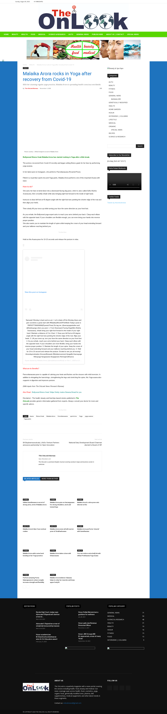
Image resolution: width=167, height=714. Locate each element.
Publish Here (97, 34)
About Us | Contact (115, 34)
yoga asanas (89, 416)
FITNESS (26, 499)
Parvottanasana (63, 416)
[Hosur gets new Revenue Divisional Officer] (70, 626)
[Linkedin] (146, 1)
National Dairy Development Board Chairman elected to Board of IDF (85, 444)
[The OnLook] (83, 17)
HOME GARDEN (115, 109)
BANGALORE (116, 99)
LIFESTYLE (26, 526)
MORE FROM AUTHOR (50, 479)
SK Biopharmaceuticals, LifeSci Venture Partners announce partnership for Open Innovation (41, 444)
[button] (164, 34)
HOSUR (111, 113)
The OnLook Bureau (31, 88)
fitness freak (40, 416)
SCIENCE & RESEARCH (57, 34)
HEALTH (24, 34)
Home (25, 65)
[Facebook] (138, 1)
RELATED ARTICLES (31, 479)
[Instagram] (142, 1)
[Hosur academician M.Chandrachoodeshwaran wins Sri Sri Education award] (28, 637)
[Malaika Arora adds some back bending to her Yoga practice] (35, 543)
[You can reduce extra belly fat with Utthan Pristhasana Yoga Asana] (89, 543)
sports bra (73, 416)
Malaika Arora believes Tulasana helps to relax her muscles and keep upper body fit (62, 580)
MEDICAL (41, 34)
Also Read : (52, 392)
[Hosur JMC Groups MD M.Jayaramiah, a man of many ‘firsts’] (70, 637)
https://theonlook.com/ (45, 459)
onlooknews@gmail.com (72, 703)
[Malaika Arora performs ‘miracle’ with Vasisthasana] (89, 518)
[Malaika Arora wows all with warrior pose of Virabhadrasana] (62, 518)
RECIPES (112, 133)
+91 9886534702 (38, 1)
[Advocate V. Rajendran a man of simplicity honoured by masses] (28, 626)
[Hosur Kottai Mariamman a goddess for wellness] (70, 615)
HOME (6, 34)
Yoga (80, 416)
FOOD (33, 34)
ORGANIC (112, 126)
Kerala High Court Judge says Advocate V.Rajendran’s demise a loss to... (47, 614)
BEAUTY (15, 34)
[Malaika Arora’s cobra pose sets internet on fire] (89, 492)
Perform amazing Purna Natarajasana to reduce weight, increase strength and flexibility (33, 580)
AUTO (71, 34)
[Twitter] (150, 1)
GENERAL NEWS (82, 34)
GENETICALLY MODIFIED (118, 102)
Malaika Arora (42, 360)
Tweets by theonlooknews (116, 203)
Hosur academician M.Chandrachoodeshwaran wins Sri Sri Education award (46, 637)
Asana (32, 416)
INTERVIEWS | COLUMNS (118, 116)
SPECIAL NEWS (133, 34)
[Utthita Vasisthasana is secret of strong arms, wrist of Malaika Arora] (35, 492)
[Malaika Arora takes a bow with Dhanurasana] (62, 543)
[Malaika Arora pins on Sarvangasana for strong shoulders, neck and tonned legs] (62, 492)
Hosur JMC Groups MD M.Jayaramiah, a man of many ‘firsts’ (89, 636)
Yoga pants (27, 419)
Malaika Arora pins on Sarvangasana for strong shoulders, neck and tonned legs (62, 505)
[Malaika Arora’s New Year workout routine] (35, 518)
